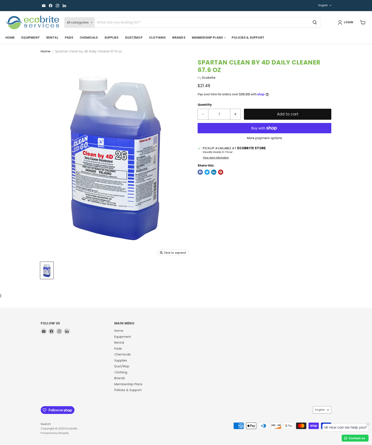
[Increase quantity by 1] (235, 114)
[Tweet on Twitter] (207, 172)
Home (10, 37)
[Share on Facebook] (200, 172)
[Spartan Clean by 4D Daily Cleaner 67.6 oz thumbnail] (46, 270)
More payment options (264, 138)
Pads (69, 37)
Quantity (205, 104)
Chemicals (89, 37)
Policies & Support (248, 37)
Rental (52, 37)
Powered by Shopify (55, 433)
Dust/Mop (134, 37)
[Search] (315, 22)
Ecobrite (208, 77)
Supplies (111, 37)
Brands (178, 37)
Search (46, 424)
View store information (216, 157)
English (323, 5)
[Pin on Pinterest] (220, 172)
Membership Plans (207, 37)
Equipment (30, 37)
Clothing (157, 37)
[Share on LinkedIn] (213, 172)
